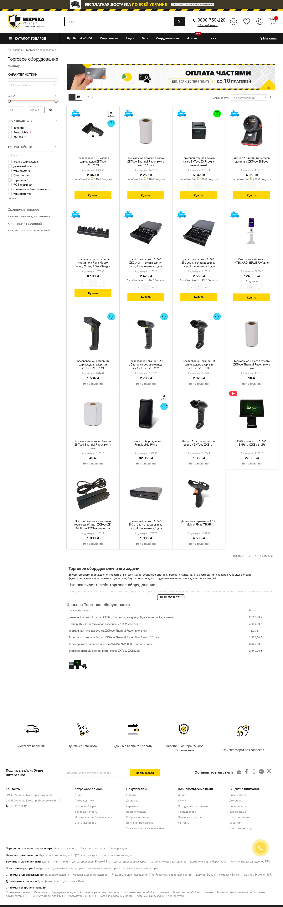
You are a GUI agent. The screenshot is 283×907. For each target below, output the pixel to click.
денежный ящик (23, 166)
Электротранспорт (241, 828)
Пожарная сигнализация (116, 855)
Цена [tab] (11, 96)
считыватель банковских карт (31, 189)
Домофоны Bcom (48, 881)
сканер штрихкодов (25, 161)
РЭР (56, 861)
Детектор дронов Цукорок (130, 861)
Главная (17, 50)
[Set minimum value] (56, 101)
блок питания (21, 175)
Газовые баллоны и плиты (116, 896)
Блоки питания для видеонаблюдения (241, 892)
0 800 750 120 (19, 806)
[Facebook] (246, 771)
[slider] (141, 5)
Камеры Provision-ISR (258, 874)
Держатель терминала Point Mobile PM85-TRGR (198, 522)
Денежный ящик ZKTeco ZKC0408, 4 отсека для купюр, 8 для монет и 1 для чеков (145, 263)
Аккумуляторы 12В (17, 896)
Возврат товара (136, 811)
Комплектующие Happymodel (208, 861)
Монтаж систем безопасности (93, 817)
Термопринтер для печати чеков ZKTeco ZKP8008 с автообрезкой (198, 161)
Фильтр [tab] (14, 66)
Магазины (270, 38)
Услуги (182, 800)
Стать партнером (85, 822)
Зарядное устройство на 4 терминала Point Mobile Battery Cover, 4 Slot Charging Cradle (93, 263)
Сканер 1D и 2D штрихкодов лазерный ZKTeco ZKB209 (252, 159)
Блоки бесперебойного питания (193, 892)
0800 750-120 (211, 20)
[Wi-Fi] (111, 123)
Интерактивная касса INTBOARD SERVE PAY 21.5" (252, 260)
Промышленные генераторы (139, 868)
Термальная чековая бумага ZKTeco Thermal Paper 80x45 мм (251, 364)
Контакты (183, 822)
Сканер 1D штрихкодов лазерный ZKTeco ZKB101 (199, 442)
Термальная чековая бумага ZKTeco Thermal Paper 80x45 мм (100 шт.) (145, 161)
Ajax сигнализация (85, 855)
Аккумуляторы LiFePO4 (81, 896)
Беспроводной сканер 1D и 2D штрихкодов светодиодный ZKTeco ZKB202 (146, 364)
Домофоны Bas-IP (74, 881)
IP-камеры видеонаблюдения (129, 874)
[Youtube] (239, 771)
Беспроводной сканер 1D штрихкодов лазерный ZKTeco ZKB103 (199, 364)
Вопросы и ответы (86, 811)
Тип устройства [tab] (20, 147)
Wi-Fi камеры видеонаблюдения (172, 874)
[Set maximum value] (9, 101)
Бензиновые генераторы (102, 868)
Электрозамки (238, 811)
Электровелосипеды (93, 848)
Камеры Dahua (205, 874)
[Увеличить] (100, 186)
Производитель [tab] (20, 120)
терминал (19, 180)
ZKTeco (18, 137)
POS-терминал (22, 184)
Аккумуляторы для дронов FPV (250, 861)
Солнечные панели (18, 892)
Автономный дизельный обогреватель (161, 896)
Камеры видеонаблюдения (90, 874)
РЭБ (66, 861)
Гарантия (132, 806)
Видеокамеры (238, 795)
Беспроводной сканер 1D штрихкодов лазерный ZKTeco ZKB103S (93, 364)
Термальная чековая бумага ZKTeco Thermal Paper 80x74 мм (93, 444)
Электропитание (239, 817)
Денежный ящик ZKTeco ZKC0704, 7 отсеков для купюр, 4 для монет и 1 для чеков (146, 525)
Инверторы (41, 892)
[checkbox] (32, 127)
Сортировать (221, 98)
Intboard (18, 128)
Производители (84, 800)
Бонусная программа (139, 822)
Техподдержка (187, 811)
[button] (53, 84)
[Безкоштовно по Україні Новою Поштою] (75, 113)
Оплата (131, 795)
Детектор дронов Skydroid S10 (91, 861)
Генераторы (41, 868)
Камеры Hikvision (229, 874)
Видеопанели (238, 806)
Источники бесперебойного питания (146, 892)
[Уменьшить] (86, 186)
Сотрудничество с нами (193, 806)
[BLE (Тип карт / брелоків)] (111, 113)
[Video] (233, 393)
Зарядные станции (64, 892)
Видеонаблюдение (57, 874)
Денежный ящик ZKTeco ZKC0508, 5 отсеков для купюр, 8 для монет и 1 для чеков (199, 263)
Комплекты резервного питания (100, 892)
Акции (78, 795)
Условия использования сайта (145, 828)
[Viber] (269, 771)
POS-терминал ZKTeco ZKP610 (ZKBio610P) (251, 442)
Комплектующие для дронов (168, 861)
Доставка (132, 800)
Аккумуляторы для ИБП (48, 896)
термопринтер (22, 193)
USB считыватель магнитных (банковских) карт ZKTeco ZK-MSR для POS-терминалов (93, 524)
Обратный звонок (208, 25)
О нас (181, 795)
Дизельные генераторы (68, 868)
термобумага (21, 171)
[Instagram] (254, 771)
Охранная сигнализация (54, 855)
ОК (50, 109)
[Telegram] (261, 771)
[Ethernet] (217, 113)
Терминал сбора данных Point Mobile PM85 (146, 442)
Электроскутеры (120, 848)
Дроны (46, 861)
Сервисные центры (190, 817)
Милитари (235, 822)
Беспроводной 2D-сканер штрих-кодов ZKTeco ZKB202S (93, 161)
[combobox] (124, 21)
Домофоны (236, 800)
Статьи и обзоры (85, 806)
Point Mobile (20, 132)
